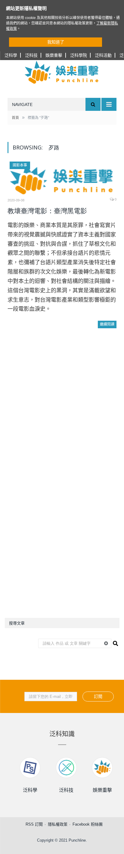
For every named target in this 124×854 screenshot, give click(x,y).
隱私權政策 (57, 824)
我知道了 (55, 42)
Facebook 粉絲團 (88, 824)
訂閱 (98, 696)
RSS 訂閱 (34, 824)
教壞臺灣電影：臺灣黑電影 (47, 211)
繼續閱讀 (107, 324)
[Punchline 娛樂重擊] (62, 72)
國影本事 (20, 165)
